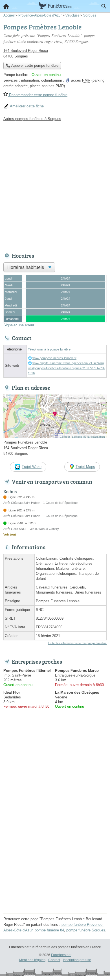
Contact (54, 960)
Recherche (104, 6)
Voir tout (9, 534)
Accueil (6, 6)
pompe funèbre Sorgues (85, 930)
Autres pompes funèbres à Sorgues (32, 119)
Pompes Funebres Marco (77, 670)
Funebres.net (61, 955)
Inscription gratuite (77, 960)
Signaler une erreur (18, 325)
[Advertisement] (55, 185)
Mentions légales (32, 960)
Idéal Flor (11, 692)
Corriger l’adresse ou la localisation (82, 436)
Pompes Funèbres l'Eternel (27, 670)
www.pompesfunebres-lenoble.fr (54, 358)
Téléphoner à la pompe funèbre (49, 349)
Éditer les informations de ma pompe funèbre (77, 643)
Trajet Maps (85, 467)
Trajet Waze (31, 467)
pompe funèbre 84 (49, 930)
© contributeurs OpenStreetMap (84, 398)
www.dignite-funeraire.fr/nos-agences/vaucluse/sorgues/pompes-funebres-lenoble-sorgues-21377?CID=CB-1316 (66, 368)
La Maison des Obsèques (77, 692)
